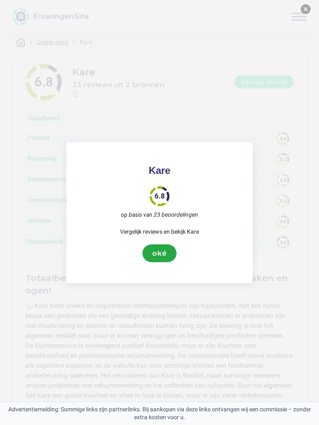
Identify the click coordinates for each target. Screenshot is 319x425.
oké (159, 253)
